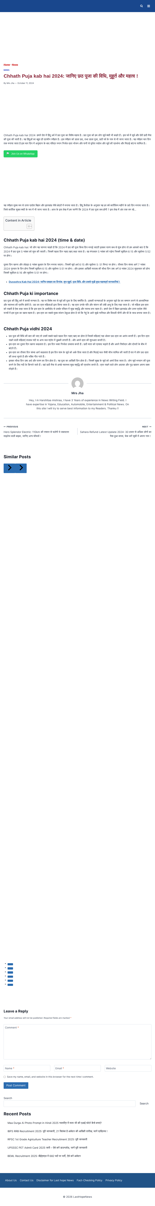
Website (111, 1068)
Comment (12, 1027)
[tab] (10, 964)
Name (9, 1068)
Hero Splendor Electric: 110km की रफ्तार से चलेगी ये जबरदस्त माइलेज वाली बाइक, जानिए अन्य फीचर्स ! (36, 431)
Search (8, 1098)
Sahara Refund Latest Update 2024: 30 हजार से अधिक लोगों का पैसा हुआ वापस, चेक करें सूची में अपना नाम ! (115, 431)
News (15, 64)
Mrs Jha (10, 83)
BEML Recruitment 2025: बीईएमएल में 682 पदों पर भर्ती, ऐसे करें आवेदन (44, 1156)
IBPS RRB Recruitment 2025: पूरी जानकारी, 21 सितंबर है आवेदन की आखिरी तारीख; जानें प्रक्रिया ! (57, 1131)
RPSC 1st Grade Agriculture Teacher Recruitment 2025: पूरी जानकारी (47, 1139)
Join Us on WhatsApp (23, 153)
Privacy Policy (114, 1180)
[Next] (21, 468)
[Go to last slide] (9, 468)
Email (59, 1068)
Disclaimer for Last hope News (55, 1180)
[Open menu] (148, 6)
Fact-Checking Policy (89, 1180)
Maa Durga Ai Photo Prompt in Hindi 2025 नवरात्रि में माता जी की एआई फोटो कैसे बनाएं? (55, 1122)
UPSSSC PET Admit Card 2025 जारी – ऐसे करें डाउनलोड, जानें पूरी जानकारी (47, 1147)
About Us (11, 1180)
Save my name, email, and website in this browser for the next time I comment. (50, 1076)
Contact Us (26, 1180)
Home (7, 64)
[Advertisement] (77, 40)
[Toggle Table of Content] (27, 226)
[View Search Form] (141, 6)
